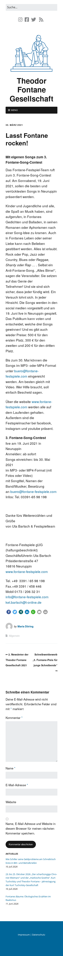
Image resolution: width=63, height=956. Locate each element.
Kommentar (14, 717)
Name (10, 768)
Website (11, 802)
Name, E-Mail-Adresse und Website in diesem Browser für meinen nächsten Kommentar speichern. (30, 828)
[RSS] (41, 19)
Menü (14, 110)
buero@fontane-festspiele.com (33, 491)
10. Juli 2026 (12, 866)
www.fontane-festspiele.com (27, 571)
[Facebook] (27, 19)
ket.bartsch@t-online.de (23, 602)
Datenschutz (38, 934)
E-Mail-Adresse (17, 785)
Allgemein (14, 635)
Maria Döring (25, 626)
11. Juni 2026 (12, 903)
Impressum (24, 934)
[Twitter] (33, 19)
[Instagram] (20, 19)
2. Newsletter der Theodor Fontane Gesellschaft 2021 (17, 660)
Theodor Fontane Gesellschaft (31, 89)
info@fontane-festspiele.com (27, 596)
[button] (8, 612)
